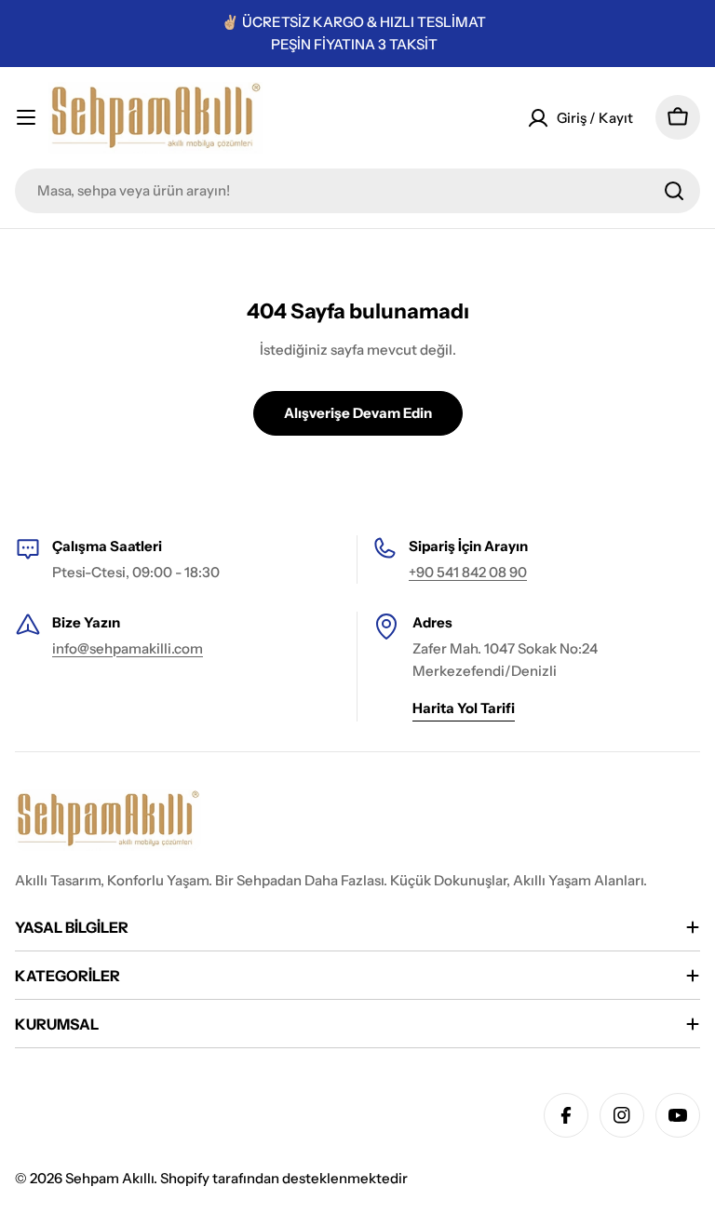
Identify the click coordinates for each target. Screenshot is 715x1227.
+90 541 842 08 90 (468, 572)
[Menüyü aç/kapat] (26, 117)
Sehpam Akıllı (109, 1178)
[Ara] (674, 191)
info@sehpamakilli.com (127, 648)
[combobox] (357, 191)
